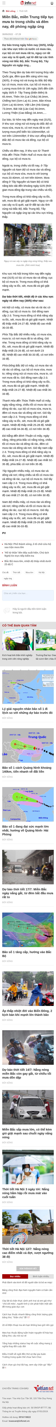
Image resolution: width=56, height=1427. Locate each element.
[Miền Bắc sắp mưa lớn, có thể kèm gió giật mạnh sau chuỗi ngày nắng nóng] (28, 1107)
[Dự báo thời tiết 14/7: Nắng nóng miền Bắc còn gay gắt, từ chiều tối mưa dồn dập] (28, 1047)
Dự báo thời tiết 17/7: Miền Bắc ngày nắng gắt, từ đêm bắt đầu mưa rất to (27, 893)
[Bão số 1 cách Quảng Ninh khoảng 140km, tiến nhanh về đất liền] (28, 745)
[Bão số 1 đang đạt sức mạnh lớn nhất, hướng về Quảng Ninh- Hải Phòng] (28, 804)
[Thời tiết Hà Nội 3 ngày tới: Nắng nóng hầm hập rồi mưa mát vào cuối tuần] (28, 1167)
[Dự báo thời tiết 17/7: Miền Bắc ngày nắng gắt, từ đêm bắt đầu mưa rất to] (28, 867)
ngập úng (8, 578)
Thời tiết (23, 11)
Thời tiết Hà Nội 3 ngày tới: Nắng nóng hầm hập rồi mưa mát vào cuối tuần (25, 1193)
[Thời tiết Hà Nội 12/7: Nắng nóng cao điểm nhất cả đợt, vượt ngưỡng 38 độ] (28, 1226)
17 (28, 1317)
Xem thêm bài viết (28, 1269)
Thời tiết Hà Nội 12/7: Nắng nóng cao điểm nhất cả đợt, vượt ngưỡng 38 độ (27, 1252)
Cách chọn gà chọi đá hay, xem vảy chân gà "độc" (27, 1364)
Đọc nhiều (15, 1276)
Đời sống (10, 11)
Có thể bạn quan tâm (19, 625)
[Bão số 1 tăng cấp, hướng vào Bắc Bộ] (28, 930)
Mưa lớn (29, 572)
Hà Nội (42, 572)
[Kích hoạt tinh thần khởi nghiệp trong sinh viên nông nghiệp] (18, 639)
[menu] (4, 3)
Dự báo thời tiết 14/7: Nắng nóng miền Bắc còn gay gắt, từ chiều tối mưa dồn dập (26, 1073)
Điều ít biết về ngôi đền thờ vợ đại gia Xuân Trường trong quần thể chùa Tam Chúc (24, 1355)
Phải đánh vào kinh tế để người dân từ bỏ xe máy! (27, 1282)
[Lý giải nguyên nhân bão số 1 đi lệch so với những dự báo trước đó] (28, 686)
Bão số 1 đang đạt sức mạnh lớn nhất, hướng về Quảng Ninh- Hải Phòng (25, 830)
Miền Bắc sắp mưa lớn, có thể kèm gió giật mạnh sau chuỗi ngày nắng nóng (27, 1133)
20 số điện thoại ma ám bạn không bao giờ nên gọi (27, 1325)
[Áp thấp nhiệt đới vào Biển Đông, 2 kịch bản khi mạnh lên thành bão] (28, 988)
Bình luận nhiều (41, 1276)
